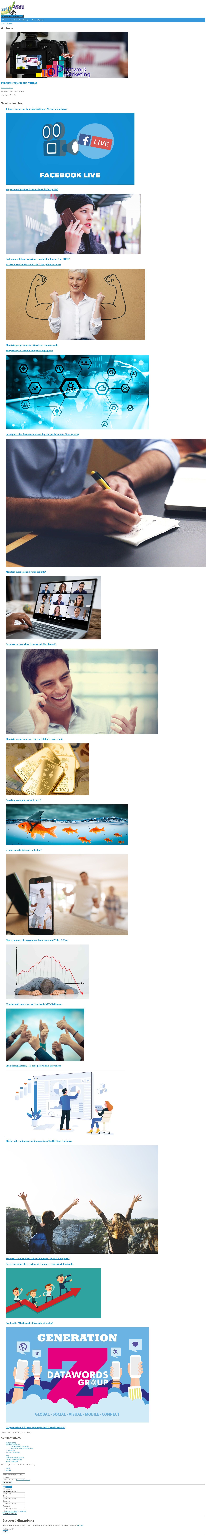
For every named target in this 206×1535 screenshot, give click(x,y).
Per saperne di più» (7, 88)
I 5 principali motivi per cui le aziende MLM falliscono (34, 1004)
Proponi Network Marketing (15, 1457)
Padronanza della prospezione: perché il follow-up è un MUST (38, 259)
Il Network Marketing (13, 1444)
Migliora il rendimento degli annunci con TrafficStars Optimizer (39, 1141)
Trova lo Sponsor (38, 20)
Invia (5, 1532)
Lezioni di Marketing (13, 1452)
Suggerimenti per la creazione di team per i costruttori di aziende (39, 1264)
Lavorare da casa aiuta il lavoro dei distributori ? (31, 644)
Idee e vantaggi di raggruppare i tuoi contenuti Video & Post (37, 940)
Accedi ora (7, 1482)
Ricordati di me (10, 1480)
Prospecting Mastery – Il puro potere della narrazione (33, 1065)
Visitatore (8, 1489)
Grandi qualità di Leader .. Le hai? (24, 850)
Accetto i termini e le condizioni (15, 1511)
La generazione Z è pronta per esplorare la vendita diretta (35, 1427)
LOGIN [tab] (8, 1468)
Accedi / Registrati (7, 23)
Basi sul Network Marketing (19, 1446)
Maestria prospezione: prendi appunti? (26, 571)
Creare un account (10, 1513)
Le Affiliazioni (10, 1450)
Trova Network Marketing (19, 20)
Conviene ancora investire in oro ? (23, 800)
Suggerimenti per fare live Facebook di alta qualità (32, 189)
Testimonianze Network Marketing (21, 1448)
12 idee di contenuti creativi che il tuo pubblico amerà (33, 264)
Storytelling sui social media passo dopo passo (29, 350)
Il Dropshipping (11, 1443)
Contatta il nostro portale (14, 1459)
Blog (3, 20)
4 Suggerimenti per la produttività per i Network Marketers (36, 109)
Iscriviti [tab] (8, 1470)
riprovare (80, 1525)
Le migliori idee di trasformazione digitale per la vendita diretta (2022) (42, 434)
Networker (8, 1487)
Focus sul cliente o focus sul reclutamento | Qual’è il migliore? (38, 1258)
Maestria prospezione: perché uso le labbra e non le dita (34, 739)
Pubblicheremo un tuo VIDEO (19, 82)
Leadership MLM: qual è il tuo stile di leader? (29, 1323)
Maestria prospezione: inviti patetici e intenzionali (32, 345)
